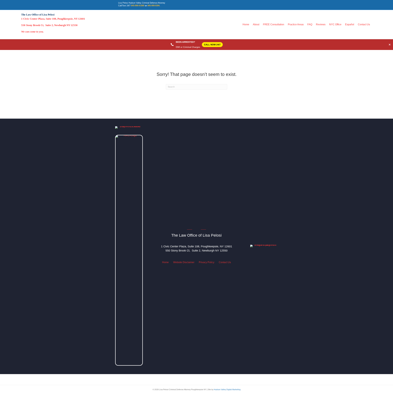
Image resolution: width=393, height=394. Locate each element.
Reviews (320, 24)
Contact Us (364, 24)
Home (246, 24)
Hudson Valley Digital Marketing (227, 389)
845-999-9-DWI (137, 5)
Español (349, 24)
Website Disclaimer (183, 262)
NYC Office (335, 24)
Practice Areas (296, 24)
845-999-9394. (154, 5)
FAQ (309, 24)
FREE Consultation (273, 24)
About (256, 24)
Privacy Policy (206, 262)
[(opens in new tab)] (129, 249)
